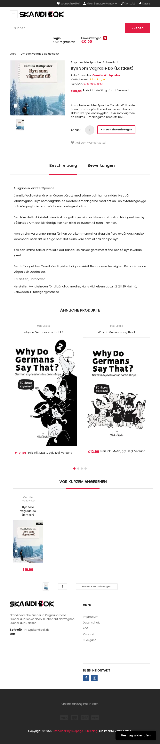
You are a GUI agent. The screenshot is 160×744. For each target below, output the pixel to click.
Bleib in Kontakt (96, 670)
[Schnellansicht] (59, 397)
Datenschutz (91, 622)
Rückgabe (89, 640)
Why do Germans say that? (116, 332)
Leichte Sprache (90, 62)
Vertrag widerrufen (136, 735)
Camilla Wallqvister (106, 75)
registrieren (67, 42)
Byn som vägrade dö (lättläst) (28, 511)
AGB (85, 628)
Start (13, 54)
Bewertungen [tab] (101, 165)
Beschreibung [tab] (63, 165)
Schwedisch (111, 62)
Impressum (90, 617)
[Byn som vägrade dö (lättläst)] (20, 125)
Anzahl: (76, 130)
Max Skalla (43, 325)
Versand (123, 90)
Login (57, 38)
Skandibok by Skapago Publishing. (75, 731)
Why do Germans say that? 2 (43, 332)
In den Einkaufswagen (117, 129)
